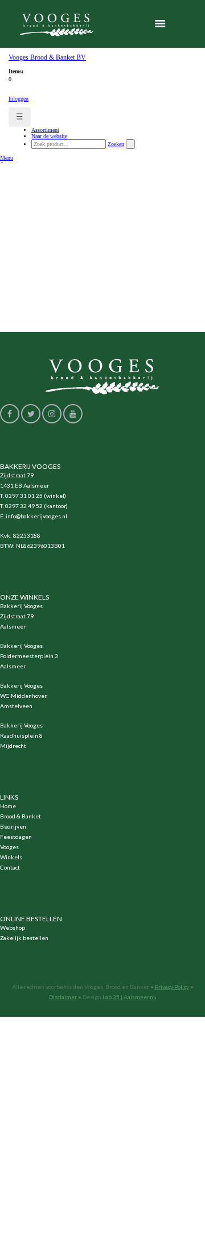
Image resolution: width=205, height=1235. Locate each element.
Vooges (9, 846)
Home (8, 805)
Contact (10, 867)
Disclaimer (63, 996)
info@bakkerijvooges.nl (36, 516)
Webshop (12, 927)
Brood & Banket (20, 816)
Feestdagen (16, 836)
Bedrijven (13, 826)
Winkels (11, 857)
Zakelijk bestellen (24, 937)
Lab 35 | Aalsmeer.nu (129, 996)
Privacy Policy (172, 986)
